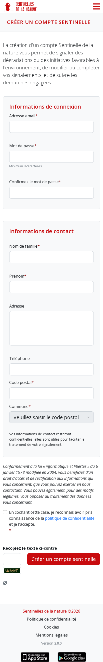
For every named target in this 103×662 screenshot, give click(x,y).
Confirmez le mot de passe (34, 181)
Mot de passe (21, 146)
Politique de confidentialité (51, 619)
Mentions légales (52, 635)
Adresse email (22, 116)
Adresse (16, 306)
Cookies (51, 627)
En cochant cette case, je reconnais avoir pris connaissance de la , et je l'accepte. (52, 518)
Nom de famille (23, 246)
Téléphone (19, 358)
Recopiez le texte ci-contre (30, 548)
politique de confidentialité (69, 518)
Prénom (16, 276)
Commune (18, 406)
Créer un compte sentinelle (64, 559)
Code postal (20, 382)
